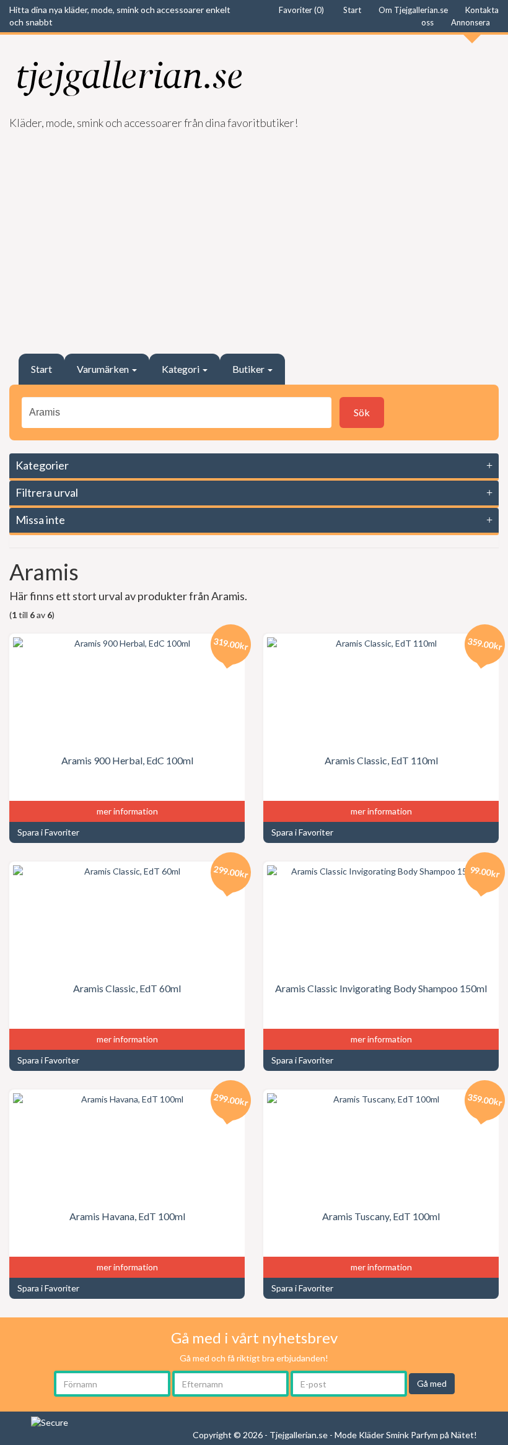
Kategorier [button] (42, 465)
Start (41, 369)
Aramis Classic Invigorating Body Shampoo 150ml (381, 988)
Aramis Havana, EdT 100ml (127, 1216)
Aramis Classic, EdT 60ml (127, 988)
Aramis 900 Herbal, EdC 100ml (127, 760)
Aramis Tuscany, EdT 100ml (381, 1216)
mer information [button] (127, 811)
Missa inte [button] (40, 519)
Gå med (432, 1383)
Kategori (181, 369)
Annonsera (470, 22)
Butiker (249, 369)
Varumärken (104, 369)
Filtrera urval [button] (46, 492)
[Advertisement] (254, 236)
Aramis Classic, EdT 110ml (381, 760)
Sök (362, 412)
